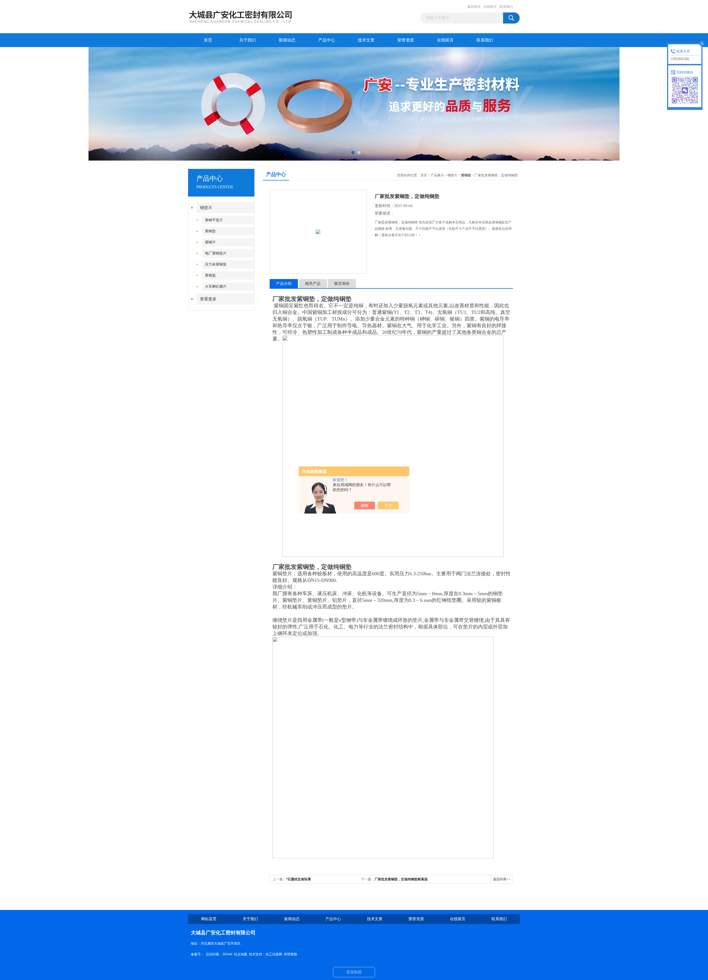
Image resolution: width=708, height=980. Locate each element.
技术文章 (366, 40)
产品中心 (326, 40)
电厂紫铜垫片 (216, 253)
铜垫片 (206, 207)
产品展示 (437, 175)
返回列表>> (501, 879)
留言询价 (342, 284)
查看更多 (208, 299)
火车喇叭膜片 (216, 286)
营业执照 (354, 972)
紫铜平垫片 (214, 220)
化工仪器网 (274, 954)
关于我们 (247, 40)
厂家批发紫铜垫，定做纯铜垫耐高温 (401, 879)
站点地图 (240, 954)
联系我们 (506, 7)
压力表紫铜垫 (216, 264)
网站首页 (209, 919)
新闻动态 (287, 40)
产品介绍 (283, 284)
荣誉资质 (405, 40)
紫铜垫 (210, 231)
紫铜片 (210, 242)
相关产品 (313, 284)
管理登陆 (290, 954)
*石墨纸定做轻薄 (298, 879)
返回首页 (474, 7)
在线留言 (490, 7)
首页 (208, 40)
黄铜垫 (210, 275)
